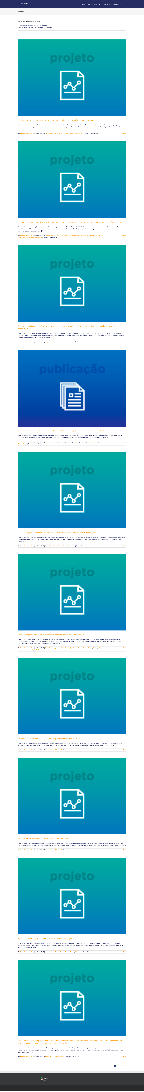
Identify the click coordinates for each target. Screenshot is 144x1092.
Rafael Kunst (26, 237)
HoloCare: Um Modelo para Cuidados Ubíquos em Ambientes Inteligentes (46, 938)
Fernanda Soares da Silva (27, 133)
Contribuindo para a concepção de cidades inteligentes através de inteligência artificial (51, 635)
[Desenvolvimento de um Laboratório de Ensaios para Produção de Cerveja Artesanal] (72, 696)
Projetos (61, 133)
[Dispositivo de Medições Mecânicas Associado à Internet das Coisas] (72, 796)
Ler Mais (123, 133)
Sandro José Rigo (78, 133)
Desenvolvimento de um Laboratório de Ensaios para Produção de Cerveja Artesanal (50, 739)
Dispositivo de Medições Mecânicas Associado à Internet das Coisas (44, 839)
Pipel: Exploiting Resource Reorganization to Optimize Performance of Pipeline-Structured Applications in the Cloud (62, 431)
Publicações (62, 442)
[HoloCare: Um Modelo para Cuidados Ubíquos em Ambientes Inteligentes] (72, 896)
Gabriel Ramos (49, 235)
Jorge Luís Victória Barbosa (60, 235)
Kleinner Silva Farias (73, 235)
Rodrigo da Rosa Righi (36, 237)
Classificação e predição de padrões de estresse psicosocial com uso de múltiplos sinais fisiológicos (56, 120)
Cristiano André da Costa (51, 133)
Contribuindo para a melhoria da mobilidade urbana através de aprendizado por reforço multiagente (56, 533)
